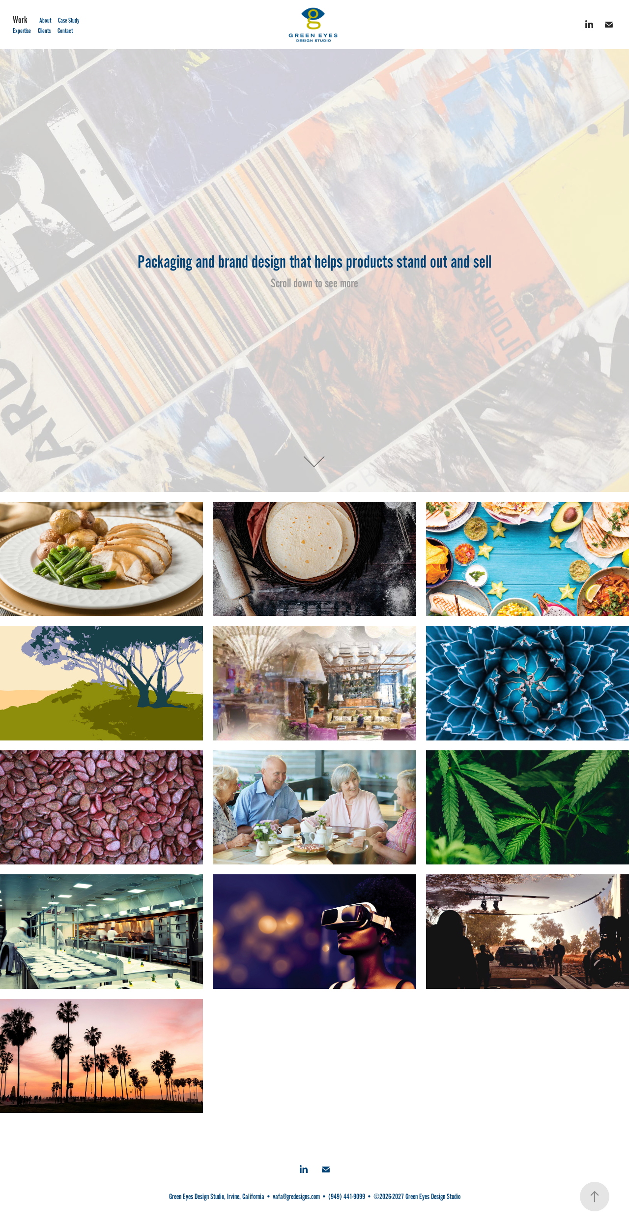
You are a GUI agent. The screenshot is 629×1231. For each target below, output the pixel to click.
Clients (44, 31)
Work (20, 20)
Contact (65, 31)
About (45, 21)
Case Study (68, 21)
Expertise (22, 31)
